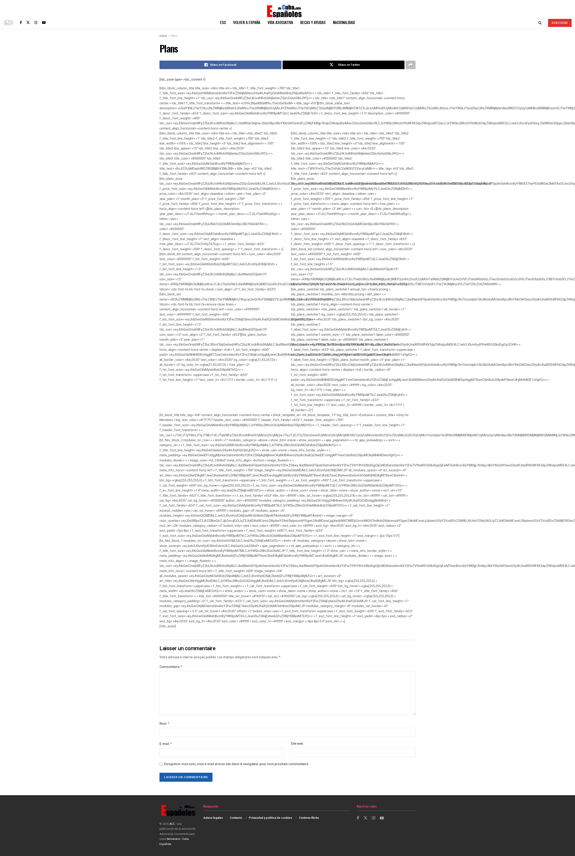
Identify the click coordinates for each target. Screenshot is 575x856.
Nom (164, 723)
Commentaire (171, 667)
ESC (223, 22)
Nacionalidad (344, 22)
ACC (172, 824)
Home (163, 36)
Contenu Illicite (309, 818)
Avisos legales (213, 818)
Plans (173, 36)
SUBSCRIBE (560, 23)
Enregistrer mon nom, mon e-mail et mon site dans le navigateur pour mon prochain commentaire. (236, 764)
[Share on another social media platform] (411, 65)
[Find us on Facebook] (21, 22)
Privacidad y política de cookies (270, 818)
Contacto (236, 818)
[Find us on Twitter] (28, 22)
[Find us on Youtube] (44, 22)
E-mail (165, 744)
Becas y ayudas (313, 22)
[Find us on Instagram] (36, 22)
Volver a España (246, 22)
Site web (297, 743)
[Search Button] (540, 22)
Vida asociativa (280, 22)
